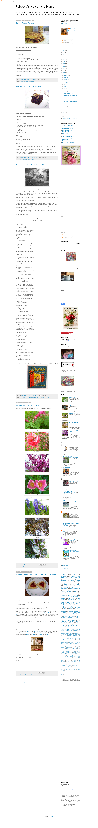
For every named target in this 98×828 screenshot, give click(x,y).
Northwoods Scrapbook (67, 140)
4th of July (78, 615)
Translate (71, 340)
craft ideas (63, 611)
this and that (67, 579)
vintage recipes (73, 661)
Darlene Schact (76, 647)
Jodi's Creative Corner (68, 538)
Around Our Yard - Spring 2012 (27, 405)
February (66, 105)
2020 (64, 59)
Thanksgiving (64, 587)
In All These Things (66, 135)
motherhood (76, 644)
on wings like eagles (67, 530)
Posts (64, 40)
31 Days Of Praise (71, 602)
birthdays (77, 631)
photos (24, 566)
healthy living (28, 81)
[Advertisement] (70, 191)
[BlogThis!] (40, 79)
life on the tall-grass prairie (68, 616)
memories (69, 624)
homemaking (71, 599)
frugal (62, 602)
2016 (64, 66)
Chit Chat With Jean (66, 127)
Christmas (69, 591)
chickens (63, 633)
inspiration (74, 638)
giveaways (66, 584)
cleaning (77, 628)
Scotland (75, 648)
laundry (79, 638)
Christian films (71, 642)
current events (76, 657)
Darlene (28, 631)
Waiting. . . (71, 513)
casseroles (75, 665)
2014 (64, 70)
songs (78, 646)
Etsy (71, 630)
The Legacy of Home (67, 456)
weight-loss (65, 635)
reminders (74, 660)
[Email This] (39, 79)
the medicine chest (75, 673)
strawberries (69, 673)
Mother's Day (76, 630)
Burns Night (72, 653)
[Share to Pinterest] (44, 79)
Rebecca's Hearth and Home (34, 6)
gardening (69, 626)
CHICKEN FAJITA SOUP (74, 422)
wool (62, 674)
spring (38, 397)
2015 (64, 68)
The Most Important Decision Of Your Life (70, 118)
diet (63, 638)
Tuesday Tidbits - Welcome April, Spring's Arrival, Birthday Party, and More (74, 432)
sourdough (63, 647)
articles (76, 604)
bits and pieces (67, 590)
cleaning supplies (69, 633)
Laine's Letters (65, 565)
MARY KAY (64, 23)
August (65, 82)
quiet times (63, 673)
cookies (62, 626)
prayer (70, 634)
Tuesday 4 (65, 500)
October (65, 79)
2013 (64, 72)
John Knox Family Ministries (68, 136)
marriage (70, 617)
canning (71, 628)
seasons (34, 397)
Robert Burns (69, 648)
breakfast (21, 81)
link (63, 670)
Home (37, 679)
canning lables (69, 665)
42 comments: (34, 395)
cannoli (64, 657)
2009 (64, 112)
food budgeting (76, 584)
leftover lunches (66, 639)
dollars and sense (75, 577)
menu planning (65, 592)
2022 (64, 56)
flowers (21, 566)
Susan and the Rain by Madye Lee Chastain (32, 165)
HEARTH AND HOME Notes (73, 635)
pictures (76, 621)
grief (62, 629)
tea (69, 619)
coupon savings (77, 633)
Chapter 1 (41, 634)
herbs (74, 626)
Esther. (27, 634)
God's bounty (70, 655)
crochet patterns (66, 651)
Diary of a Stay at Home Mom (69, 479)
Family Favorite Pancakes (25, 23)
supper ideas (64, 619)
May (65, 88)
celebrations (34, 674)
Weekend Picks (73, 656)
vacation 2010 (75, 619)
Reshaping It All (77, 655)
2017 (64, 65)
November (66, 77)
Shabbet (69, 664)
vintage (67, 661)
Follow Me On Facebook (67, 128)
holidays (38, 674)
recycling (68, 660)
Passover (63, 664)
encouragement (71, 620)
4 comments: (34, 79)
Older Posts (55, 679)
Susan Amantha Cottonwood (45, 397)
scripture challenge (76, 634)
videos (76, 608)
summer (76, 595)
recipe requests (72, 646)
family (73, 579)
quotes (77, 651)
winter (72, 615)
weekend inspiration (76, 652)
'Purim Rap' (43, 621)
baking (21, 159)
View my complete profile (73, 30)
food (24, 81)
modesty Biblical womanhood (71, 670)
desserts (24, 159)
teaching (69, 647)
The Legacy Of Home (66, 567)
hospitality (78, 669)
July (65, 84)
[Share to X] (42, 79)
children (24, 397)
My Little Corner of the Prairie (69, 550)
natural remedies (76, 640)
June (65, 86)
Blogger (51, 816)
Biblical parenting (64, 642)
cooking (66, 585)
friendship (71, 621)
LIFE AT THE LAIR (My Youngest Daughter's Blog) (69, 139)
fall (79, 583)
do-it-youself (63, 606)
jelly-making (69, 644)
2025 (64, 50)
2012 (64, 74)
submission (69, 652)
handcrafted (65, 615)
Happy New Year (70, 625)
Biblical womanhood (28, 674)
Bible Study (22, 674)
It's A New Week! (72, 397)
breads (77, 625)
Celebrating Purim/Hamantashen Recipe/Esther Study (36, 574)
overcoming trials (64, 646)
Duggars (62, 648)
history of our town (72, 669)
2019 (64, 61)
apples (71, 643)
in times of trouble (64, 637)
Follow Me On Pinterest (67, 130)
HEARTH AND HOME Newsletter (69, 594)
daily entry (71, 598)
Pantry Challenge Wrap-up (74, 551)
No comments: (34, 157)
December (66, 75)
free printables (65, 634)
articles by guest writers (65, 631)
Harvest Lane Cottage (67, 491)
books (21, 397)
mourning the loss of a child (66, 640)
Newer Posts (19, 679)
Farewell (64, 531)
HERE (33, 634)
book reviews (70, 600)
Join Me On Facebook (67, 563)
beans (73, 631)
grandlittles (70, 603)
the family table (64, 622)
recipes (32, 81)
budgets (63, 595)
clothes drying (69, 657)
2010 (64, 110)
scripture (75, 585)
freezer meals (68, 638)
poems (27, 397)
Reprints (63, 620)
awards (79, 656)
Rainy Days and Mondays (74, 501)
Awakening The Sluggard (67, 125)
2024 (64, 52)
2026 (64, 48)
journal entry (67, 629)
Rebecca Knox (73, 28)
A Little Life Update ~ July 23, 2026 (69, 492)
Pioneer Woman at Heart (68, 511)
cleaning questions (75, 666)
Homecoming (65, 525)
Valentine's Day (64, 612)
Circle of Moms (76, 662)
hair (66, 669)
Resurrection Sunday (65, 609)
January (65, 106)
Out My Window (66, 467)
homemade (75, 592)
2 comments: (34, 564)
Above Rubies (65, 568)
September (66, 81)
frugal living (73, 587)
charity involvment (67, 666)
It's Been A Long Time (73, 413)
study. (47, 634)
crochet (70, 608)
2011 (64, 109)
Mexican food (77, 637)
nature (69, 613)
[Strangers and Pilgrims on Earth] (70, 329)
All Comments (66, 42)
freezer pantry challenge (73, 611)
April (65, 90)
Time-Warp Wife (37, 631)
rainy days (31, 397)
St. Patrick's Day (76, 613)
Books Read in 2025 (73, 405)
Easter (65, 608)
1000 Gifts (72, 580)
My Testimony (70, 607)
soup (77, 616)
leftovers (72, 639)
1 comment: (34, 672)
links (69, 595)
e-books (76, 617)
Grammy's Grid (65, 133)
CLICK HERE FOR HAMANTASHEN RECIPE (26, 627)
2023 (64, 54)
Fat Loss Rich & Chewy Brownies (28, 87)
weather (67, 630)
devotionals (73, 651)
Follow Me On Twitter (66, 131)
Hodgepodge (71, 446)
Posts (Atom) (24, 682)
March (65, 91)
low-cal (77, 639)
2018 (64, 63)
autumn (76, 591)
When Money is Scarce (73, 457)
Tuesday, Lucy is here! (73, 468)
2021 (64, 57)
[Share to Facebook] (43, 79)
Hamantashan (47, 612)
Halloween (72, 637)
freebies (62, 644)
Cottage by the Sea (67, 445)
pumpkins (63, 625)
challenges (77, 643)
